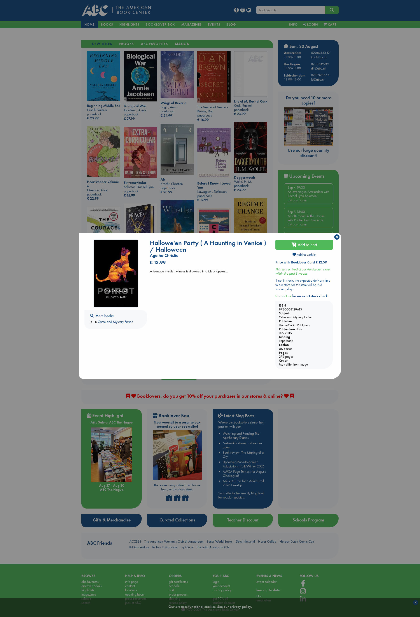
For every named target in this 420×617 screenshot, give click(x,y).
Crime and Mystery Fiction (115, 321)
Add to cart (307, 244)
